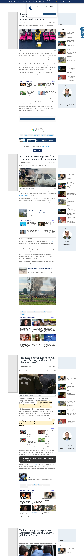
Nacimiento (51, 241)
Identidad (41, 1)
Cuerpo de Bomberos (24, 195)
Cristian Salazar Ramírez (27, 22)
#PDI (21, 135)
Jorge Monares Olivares (27, 162)
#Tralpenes (22, 314)
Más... (64, 1)
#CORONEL (40, 484)
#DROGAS (29, 484)
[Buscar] (72, 1)
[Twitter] (37, 141)
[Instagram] (45, 141)
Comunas (16, 1)
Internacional (23, 1)
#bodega (49, 311)
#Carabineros (23, 484)
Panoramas (58, 1)
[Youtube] (52, 141)
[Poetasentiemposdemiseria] (67, 92)
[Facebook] (30, 141)
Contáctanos (37, 150)
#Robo (26, 135)
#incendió (43, 311)
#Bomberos (30, 311)
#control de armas (24, 487)
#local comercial (50, 135)
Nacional (29, 1)
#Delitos (30, 135)
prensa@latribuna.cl (47, 146)
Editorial (35, 1)
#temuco (43, 135)
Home (10, 1)
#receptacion (36, 135)
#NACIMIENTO (23, 311)
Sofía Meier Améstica (27, 366)
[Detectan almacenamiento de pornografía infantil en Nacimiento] (62, 51)
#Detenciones (46, 484)
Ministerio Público (33, 464)
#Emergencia (36, 311)
